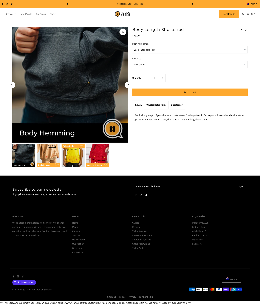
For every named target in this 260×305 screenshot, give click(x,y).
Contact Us (77, 252)
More (52, 13)
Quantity (136, 77)
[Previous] (67, 4)
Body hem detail (140, 43)
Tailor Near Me (139, 231)
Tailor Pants (138, 248)
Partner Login (146, 296)
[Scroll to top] (253, 297)
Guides (135, 222)
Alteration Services (141, 239)
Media (75, 227)
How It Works (26, 13)
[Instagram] (6, 4)
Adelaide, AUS (199, 231)
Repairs (136, 227)
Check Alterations (141, 243)
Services (9, 13)
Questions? (177, 104)
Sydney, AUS (198, 227)
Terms (122, 296)
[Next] (192, 4)
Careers (76, 231)
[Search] (243, 14)
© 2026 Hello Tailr (21, 289)
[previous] (242, 29)
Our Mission (41, 13)
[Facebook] (2, 4)
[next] (246, 29)
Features (136, 58)
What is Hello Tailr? (156, 104)
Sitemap (111, 296)
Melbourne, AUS (200, 222)
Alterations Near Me (142, 235)
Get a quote (78, 248)
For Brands (229, 14)
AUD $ (254, 4)
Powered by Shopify (41, 289)
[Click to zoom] (122, 32)
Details (138, 105)
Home (75, 222)
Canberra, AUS (199, 235)
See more (197, 243)
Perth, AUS (197, 239)
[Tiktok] (11, 4)
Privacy (132, 296)
